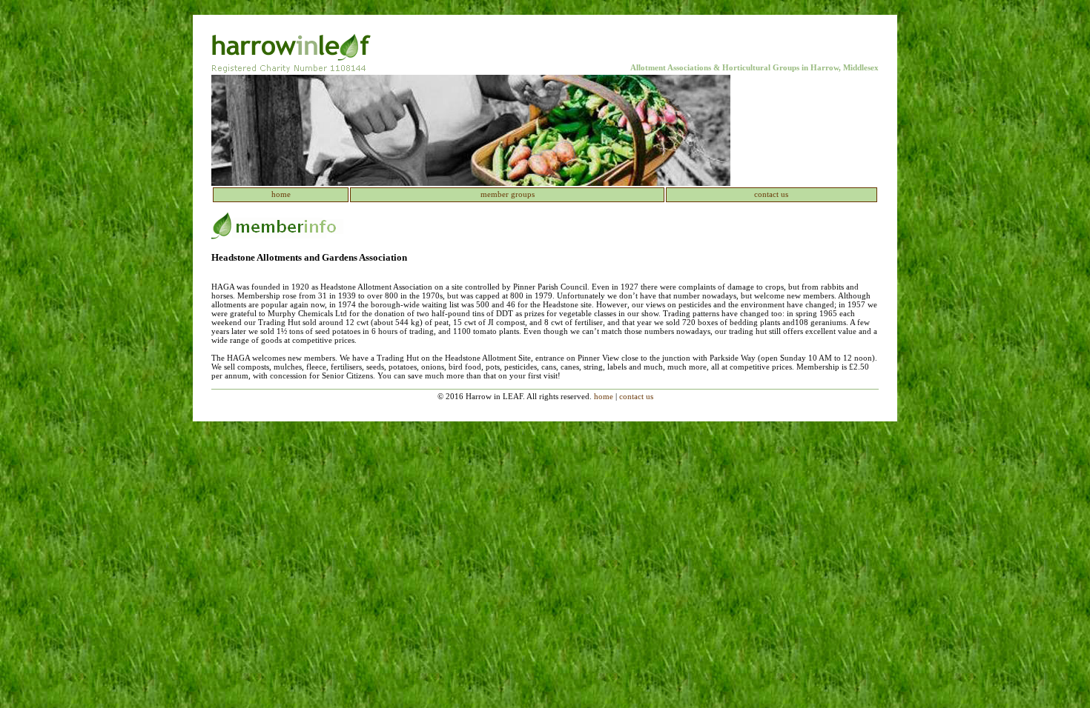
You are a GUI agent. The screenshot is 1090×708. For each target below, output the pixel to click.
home (281, 194)
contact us (771, 194)
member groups (507, 194)
